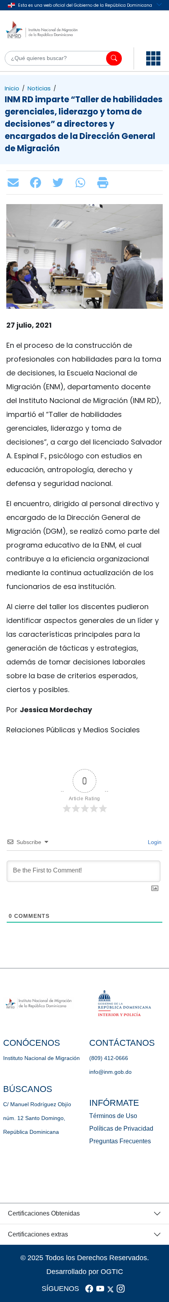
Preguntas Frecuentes (120, 1141)
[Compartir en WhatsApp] (82, 182)
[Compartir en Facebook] (37, 182)
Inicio (12, 88)
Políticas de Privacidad (121, 1128)
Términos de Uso (113, 1116)
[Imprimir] (105, 182)
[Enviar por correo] (15, 182)
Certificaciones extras (38, 1234)
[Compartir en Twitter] (60, 182)
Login (154, 842)
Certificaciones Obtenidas (44, 1213)
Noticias (39, 88)
